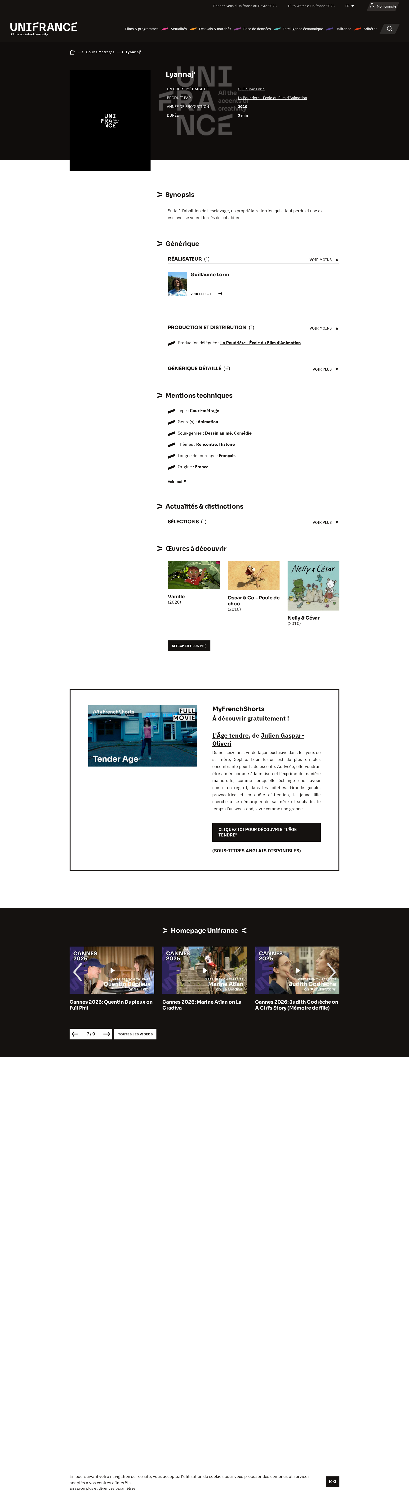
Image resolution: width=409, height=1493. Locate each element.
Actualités (179, 29)
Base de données (257, 29)
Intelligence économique (303, 29)
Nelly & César (304, 618)
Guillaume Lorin (251, 89)
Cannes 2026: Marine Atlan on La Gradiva (201, 1005)
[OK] (332, 1481)
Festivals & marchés (215, 29)
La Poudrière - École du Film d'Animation (272, 97)
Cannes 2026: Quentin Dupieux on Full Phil (111, 1005)
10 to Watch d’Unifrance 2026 (311, 6)
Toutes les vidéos (135, 1034)
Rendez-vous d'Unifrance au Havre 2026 (245, 6)
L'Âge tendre (230, 735)
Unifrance (343, 29)
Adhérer (370, 29)
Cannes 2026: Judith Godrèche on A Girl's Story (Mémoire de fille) (296, 1005)
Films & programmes (141, 29)
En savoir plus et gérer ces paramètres (103, 1488)
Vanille (176, 597)
